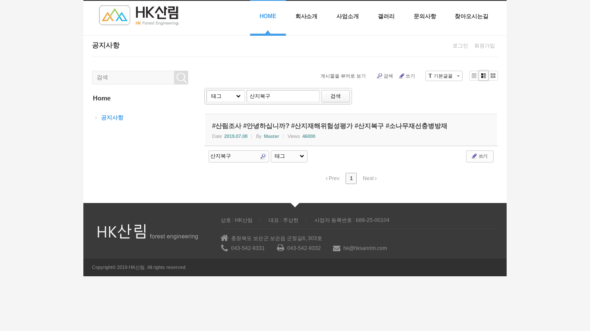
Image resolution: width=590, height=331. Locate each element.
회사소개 (306, 16)
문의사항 (425, 16)
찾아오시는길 (471, 16)
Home (268, 16)
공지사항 (112, 117)
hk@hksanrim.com (365, 248)
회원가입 (484, 46)
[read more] (351, 130)
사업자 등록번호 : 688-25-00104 (352, 220)
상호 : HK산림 (237, 220)
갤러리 (386, 16)
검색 (388, 75)
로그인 (460, 46)
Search (263, 156)
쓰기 (410, 75)
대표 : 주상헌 (283, 220)
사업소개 (347, 16)
